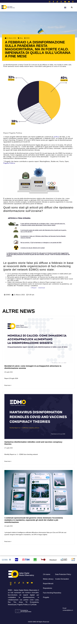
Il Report (33, 288)
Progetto (46, 597)
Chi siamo (46, 574)
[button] (71, 7)
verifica (56, 137)
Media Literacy (48, 579)
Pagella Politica (9, 163)
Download (41, 288)
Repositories (47, 588)
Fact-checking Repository (52, 593)
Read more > (8, 385)
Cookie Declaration (62, 579)
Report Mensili (48, 583)
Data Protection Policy (63, 574)
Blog (21, 38)
